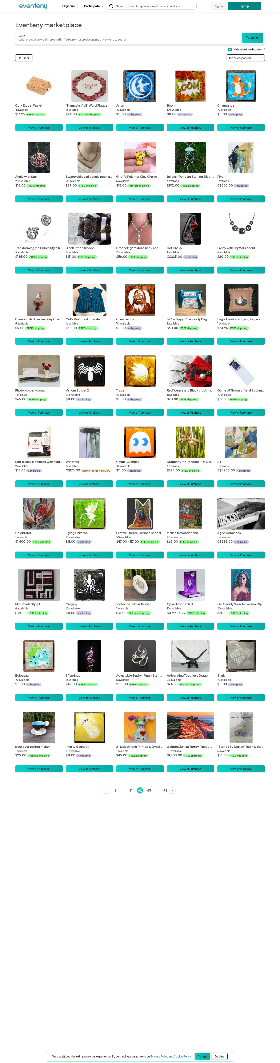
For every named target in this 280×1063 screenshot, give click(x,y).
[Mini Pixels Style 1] (39, 601)
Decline (219, 1056)
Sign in (219, 6)
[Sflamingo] (89, 672)
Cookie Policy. (183, 1056)
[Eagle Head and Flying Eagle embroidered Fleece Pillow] (241, 316)
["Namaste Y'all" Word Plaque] (89, 102)
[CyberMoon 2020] (190, 601)
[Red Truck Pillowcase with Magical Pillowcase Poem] (39, 458)
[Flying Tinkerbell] (89, 529)
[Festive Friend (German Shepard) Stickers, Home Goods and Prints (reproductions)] (140, 529)
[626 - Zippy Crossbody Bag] (190, 316)
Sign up (244, 6)
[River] (241, 173)
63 (149, 790)
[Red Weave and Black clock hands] (190, 387)
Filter (26, 58)
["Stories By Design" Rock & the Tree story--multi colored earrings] (241, 743)
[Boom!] (190, 102)
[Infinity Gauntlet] (89, 743)
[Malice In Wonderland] (190, 529)
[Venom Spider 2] (89, 387)
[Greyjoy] (89, 601)
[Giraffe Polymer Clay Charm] (140, 173)
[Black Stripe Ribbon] (89, 245)
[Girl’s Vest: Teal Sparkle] (89, 316)
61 (130, 790)
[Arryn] (140, 102)
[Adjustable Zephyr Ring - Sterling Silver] (140, 672)
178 (164, 790)
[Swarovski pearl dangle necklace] (89, 173)
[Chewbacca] (140, 316)
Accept (202, 1056)
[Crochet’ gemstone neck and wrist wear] (140, 245)
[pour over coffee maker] (39, 743)
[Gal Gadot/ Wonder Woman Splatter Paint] (241, 601)
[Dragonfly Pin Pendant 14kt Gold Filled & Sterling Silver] (190, 458)
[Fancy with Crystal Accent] (241, 245)
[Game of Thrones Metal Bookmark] (241, 387)
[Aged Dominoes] (241, 529)
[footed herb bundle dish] (140, 601)
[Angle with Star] (39, 173)
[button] (70, 6)
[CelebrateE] (39, 529)
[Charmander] (241, 102)
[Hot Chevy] (190, 245)
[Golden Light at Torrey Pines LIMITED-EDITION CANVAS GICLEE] (190, 743)
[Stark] (241, 672)
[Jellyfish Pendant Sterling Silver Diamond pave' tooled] (190, 173)
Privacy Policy (159, 1056)
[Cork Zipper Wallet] (39, 102)
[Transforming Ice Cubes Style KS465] (39, 245)
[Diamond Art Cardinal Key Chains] (39, 316)
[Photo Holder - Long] (39, 387)
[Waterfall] (89, 458)
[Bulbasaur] (39, 672)
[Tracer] (140, 387)
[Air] (241, 458)
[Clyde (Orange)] (140, 458)
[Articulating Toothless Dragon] (190, 672)
